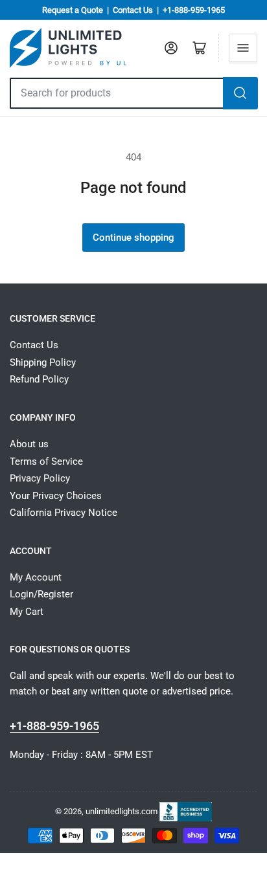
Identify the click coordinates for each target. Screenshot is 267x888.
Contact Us (133, 10)
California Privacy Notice (63, 512)
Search (240, 93)
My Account (36, 577)
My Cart (26, 611)
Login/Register (41, 594)
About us (29, 444)
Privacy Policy (40, 478)
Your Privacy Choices (56, 496)
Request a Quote (72, 10)
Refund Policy (39, 379)
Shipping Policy (43, 362)
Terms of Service (46, 461)
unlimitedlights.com (121, 811)
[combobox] (117, 93)
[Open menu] (243, 48)
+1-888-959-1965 (194, 10)
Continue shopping (133, 237)
